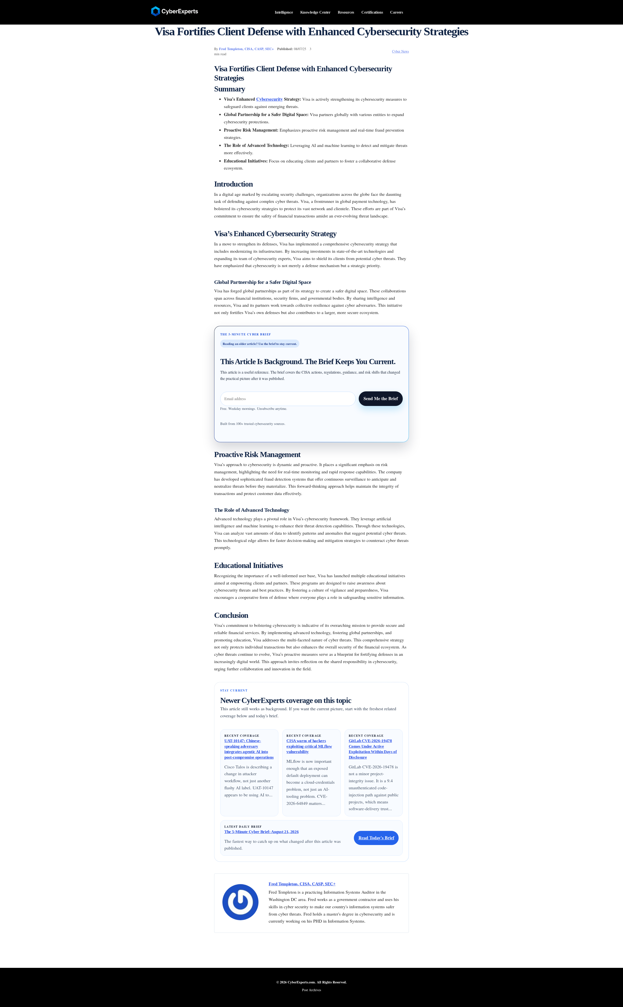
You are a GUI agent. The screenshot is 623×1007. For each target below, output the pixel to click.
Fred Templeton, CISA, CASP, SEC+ (246, 48)
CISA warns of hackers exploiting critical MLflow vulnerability (309, 746)
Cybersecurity (269, 99)
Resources (346, 12)
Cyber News (400, 51)
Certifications (372, 12)
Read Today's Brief (376, 838)
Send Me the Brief (381, 398)
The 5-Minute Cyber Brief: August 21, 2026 (261, 831)
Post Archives (311, 990)
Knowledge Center (315, 12)
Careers (396, 12)
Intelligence (284, 12)
